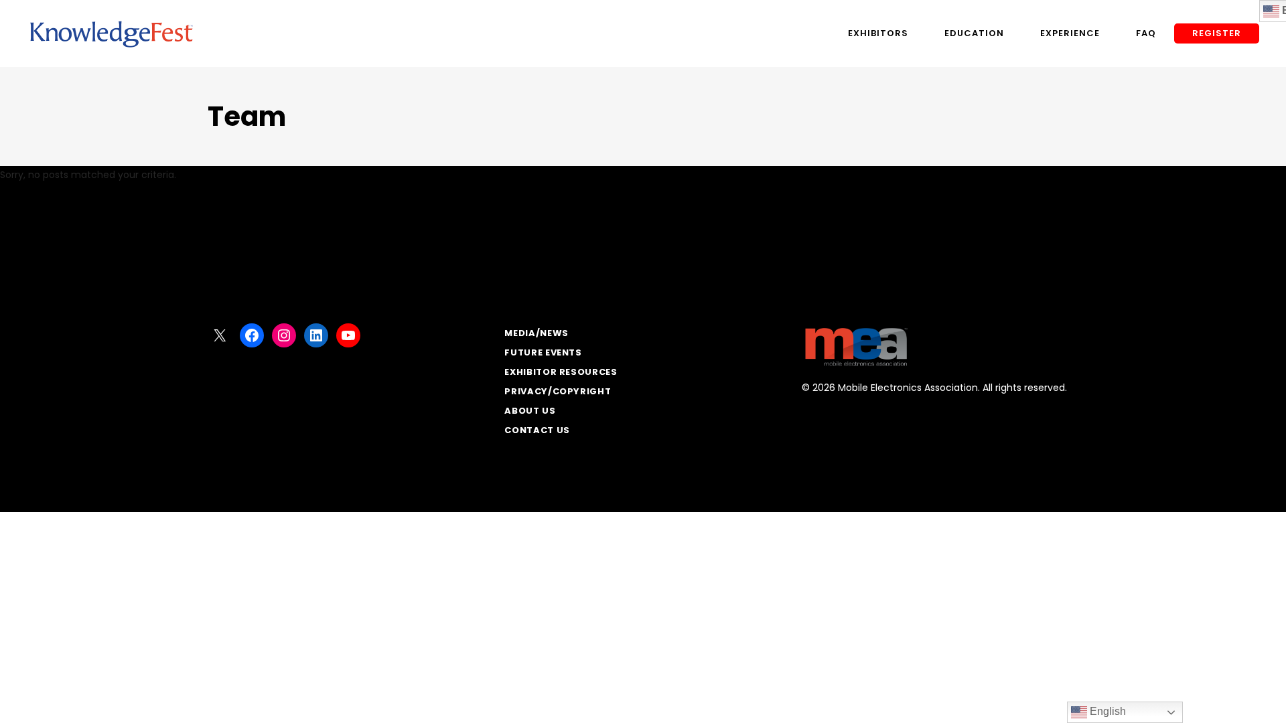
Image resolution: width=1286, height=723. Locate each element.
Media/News (536, 333)
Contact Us (537, 430)
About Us (529, 410)
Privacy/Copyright (557, 391)
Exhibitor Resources (560, 372)
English (1106, 711)
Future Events (542, 352)
